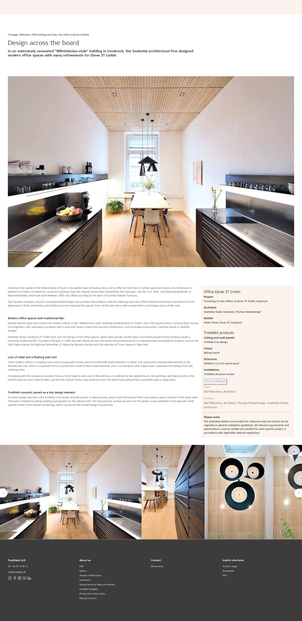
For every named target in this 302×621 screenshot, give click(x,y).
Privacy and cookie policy (92, 593)
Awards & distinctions (90, 575)
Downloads (228, 570)
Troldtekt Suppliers (88, 589)
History (83, 570)
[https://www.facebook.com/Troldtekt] (15, 578)
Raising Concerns (88, 598)
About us (85, 560)
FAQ (224, 575)
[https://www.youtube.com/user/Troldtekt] (24, 578)
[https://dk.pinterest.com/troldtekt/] (19, 578)
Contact (156, 560)
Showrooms (157, 566)
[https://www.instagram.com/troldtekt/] (10, 578)
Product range (230, 566)
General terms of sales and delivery (97, 584)
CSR (81, 566)
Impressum (85, 579)
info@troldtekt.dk (17, 572)
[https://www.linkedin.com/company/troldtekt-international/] (29, 578)
